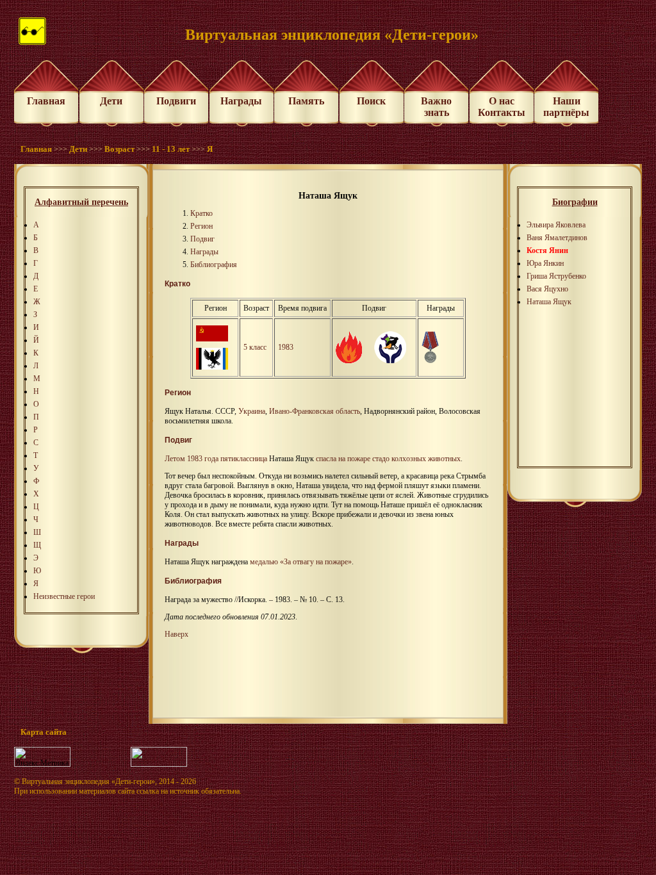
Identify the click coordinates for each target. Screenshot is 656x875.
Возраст (119, 149)
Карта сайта (43, 732)
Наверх (176, 634)
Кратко (201, 213)
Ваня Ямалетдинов (557, 237)
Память (306, 100)
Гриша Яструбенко (556, 276)
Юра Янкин (545, 263)
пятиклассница (243, 458)
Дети (111, 100)
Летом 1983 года (191, 458)
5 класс (254, 347)
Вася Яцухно (547, 288)
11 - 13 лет (171, 149)
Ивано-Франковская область (314, 411)
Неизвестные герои (64, 596)
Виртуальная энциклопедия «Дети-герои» (88, 781)
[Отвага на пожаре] (349, 360)
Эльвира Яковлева (556, 224)
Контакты (501, 112)
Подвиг (202, 238)
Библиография (213, 264)
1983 (285, 347)
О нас (501, 100)
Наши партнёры (566, 106)
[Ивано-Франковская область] (212, 367)
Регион (201, 226)
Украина (251, 411)
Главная (46, 100)
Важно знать (436, 106)
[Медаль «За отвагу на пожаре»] (430, 360)
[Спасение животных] (390, 360)
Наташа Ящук (549, 301)
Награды (241, 100)
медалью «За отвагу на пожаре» (301, 561)
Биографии (575, 202)
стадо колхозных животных (416, 458)
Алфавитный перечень (81, 202)
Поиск (371, 100)
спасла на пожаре (343, 458)
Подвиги (176, 100)
